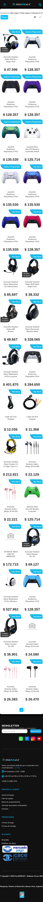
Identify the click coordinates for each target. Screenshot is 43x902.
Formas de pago (8, 823)
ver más (17, 768)
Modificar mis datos (9, 843)
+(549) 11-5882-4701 (9, 781)
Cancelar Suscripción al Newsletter (14, 805)
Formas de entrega (9, 826)
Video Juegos (14, 13)
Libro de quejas (7, 798)
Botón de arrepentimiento (11, 802)
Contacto (5, 809)
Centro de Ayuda (8, 795)
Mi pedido (5, 840)
